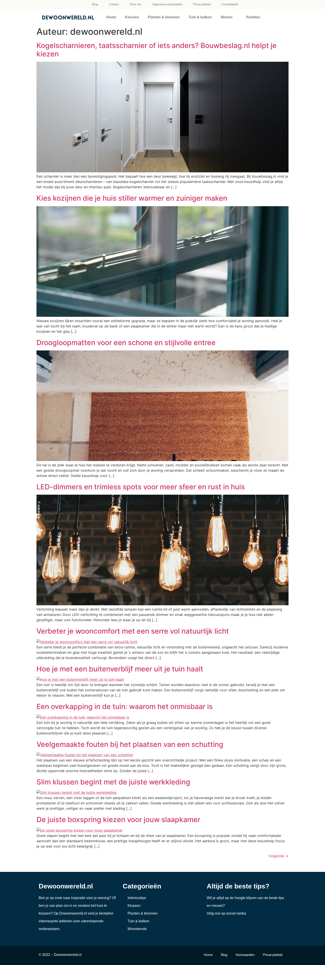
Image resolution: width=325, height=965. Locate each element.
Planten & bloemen (164, 17)
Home (111, 17)
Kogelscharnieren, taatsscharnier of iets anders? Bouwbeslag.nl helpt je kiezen (156, 49)
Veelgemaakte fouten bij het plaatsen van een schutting (129, 744)
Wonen (227, 17)
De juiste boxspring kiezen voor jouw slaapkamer (118, 819)
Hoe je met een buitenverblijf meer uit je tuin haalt (119, 669)
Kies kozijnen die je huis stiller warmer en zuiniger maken (131, 198)
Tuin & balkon (200, 17)
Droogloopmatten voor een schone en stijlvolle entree (126, 342)
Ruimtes (253, 17)
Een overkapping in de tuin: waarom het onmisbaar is (124, 706)
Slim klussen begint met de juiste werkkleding (113, 782)
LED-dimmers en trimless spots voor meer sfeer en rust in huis (140, 486)
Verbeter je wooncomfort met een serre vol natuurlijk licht (132, 631)
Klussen (132, 17)
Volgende (278, 856)
